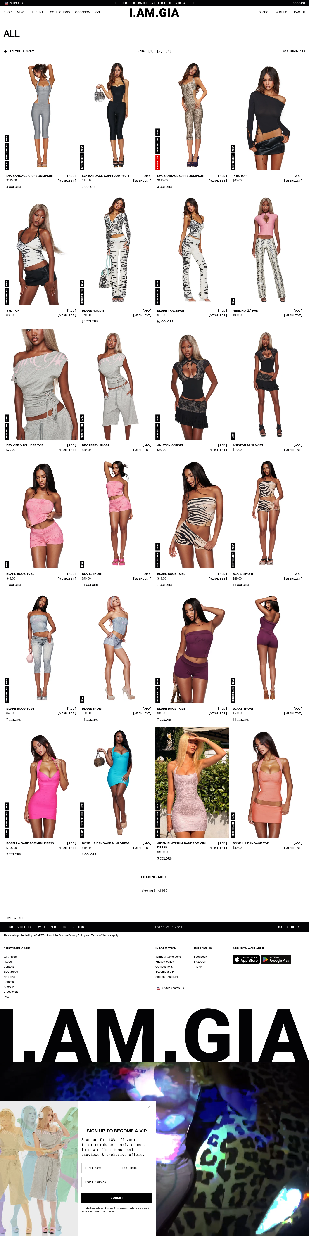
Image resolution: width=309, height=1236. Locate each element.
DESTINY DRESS (244, 982)
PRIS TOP (240, 176)
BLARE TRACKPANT (171, 311)
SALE (98, 12)
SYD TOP (12, 311)
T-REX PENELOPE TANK (99, 982)
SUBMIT (116, 1198)
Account (298, 3)
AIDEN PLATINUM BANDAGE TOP (181, 1111)
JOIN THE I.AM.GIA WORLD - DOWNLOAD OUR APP (154, 3)
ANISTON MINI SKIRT (248, 445)
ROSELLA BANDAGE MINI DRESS (30, 843)
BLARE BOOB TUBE (20, 574)
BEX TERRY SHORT (95, 445)
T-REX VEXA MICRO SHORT (176, 982)
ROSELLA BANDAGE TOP (251, 843)
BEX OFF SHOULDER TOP (24, 445)
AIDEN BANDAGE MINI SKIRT (27, 982)
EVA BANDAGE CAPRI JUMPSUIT (30, 176)
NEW (20, 12)
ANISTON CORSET (170, 445)
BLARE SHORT (92, 574)
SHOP (8, 12)
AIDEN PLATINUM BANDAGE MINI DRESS (181, 845)
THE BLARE (37, 12)
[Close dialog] (149, 1107)
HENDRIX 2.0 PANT (246, 311)
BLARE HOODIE (93, 311)
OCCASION (82, 12)
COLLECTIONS (60, 12)
